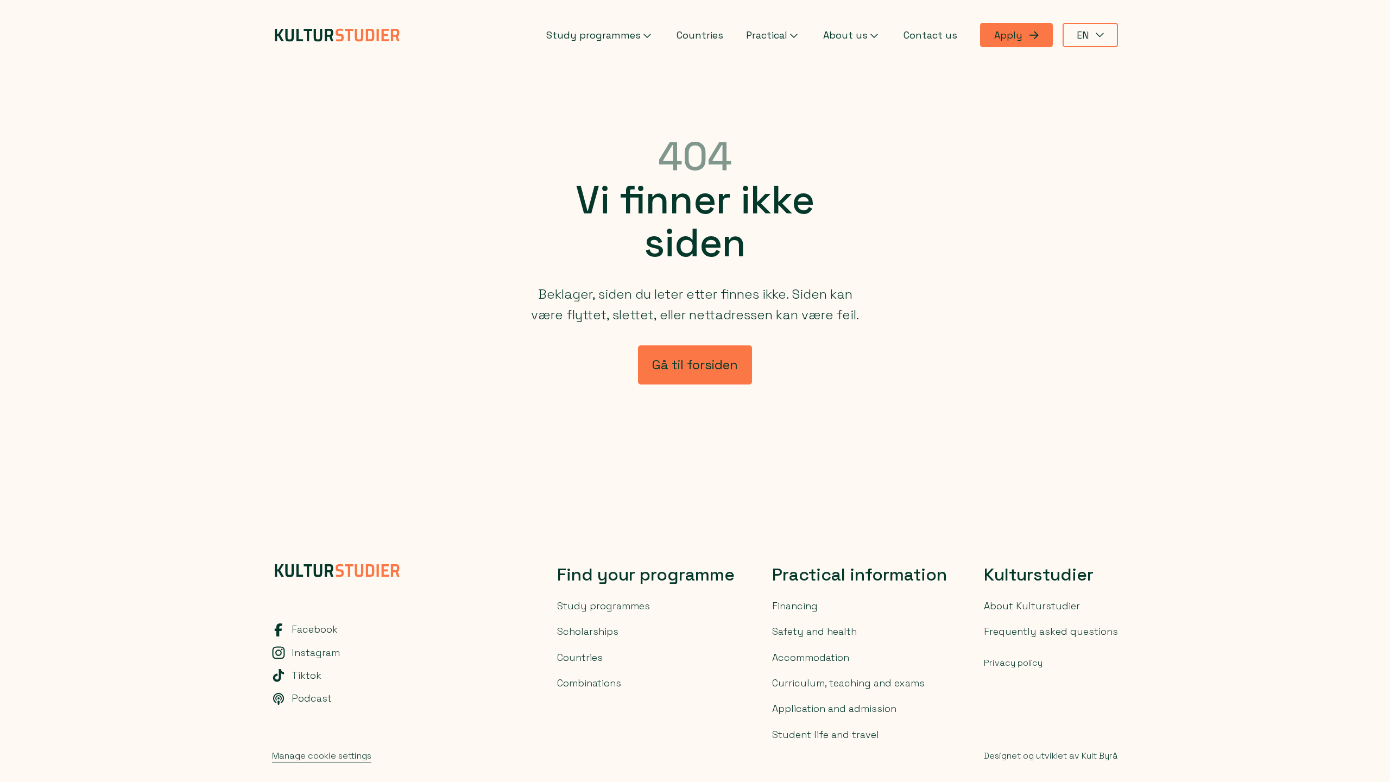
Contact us (930, 35)
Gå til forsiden (695, 364)
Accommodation (810, 657)
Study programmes (593, 35)
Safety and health (814, 631)
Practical (766, 35)
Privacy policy (1013, 663)
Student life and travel (825, 734)
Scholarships (587, 631)
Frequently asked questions (1051, 631)
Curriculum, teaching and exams (848, 683)
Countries (700, 35)
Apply (1008, 35)
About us (845, 35)
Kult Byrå (1100, 755)
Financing (795, 606)
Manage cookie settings (321, 756)
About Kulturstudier (1032, 606)
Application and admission (834, 708)
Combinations (589, 683)
